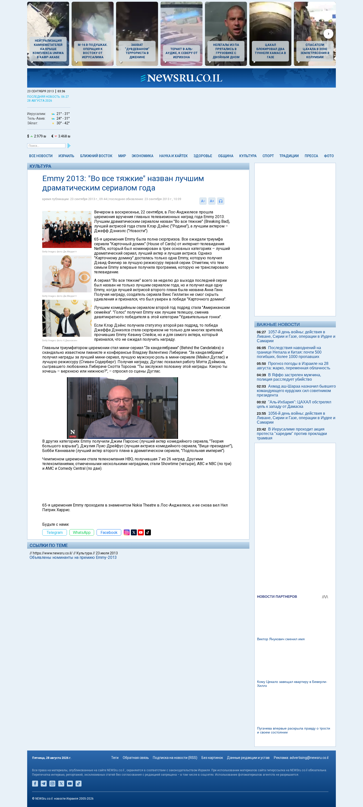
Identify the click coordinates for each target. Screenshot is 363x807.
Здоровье (203, 156)
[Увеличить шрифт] (212, 201)
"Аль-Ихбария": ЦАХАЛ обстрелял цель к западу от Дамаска (294, 404)
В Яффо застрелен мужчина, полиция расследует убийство (289, 377)
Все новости (41, 156)
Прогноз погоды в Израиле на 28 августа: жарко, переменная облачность (293, 365)
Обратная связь (136, 758)
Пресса (311, 156)
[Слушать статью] (225, 201)
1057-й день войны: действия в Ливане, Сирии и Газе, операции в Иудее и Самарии (296, 336)
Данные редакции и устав (248, 758)
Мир (122, 156)
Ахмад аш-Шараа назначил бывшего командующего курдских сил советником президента (296, 390)
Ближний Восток (96, 156)
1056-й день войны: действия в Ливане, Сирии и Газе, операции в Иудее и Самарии (296, 417)
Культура (248, 156)
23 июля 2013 (107, 553)
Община (225, 156)
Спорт (268, 156)
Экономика (142, 156)
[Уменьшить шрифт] (203, 201)
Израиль (66, 156)
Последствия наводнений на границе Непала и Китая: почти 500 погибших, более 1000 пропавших (289, 352)
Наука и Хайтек (173, 156)
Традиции (289, 156)
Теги (115, 758)
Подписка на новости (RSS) (175, 758)
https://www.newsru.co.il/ (53, 553)
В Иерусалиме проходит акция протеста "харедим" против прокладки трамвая (292, 433)
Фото (329, 156)
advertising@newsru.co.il (309, 758)
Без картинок (212, 758)
